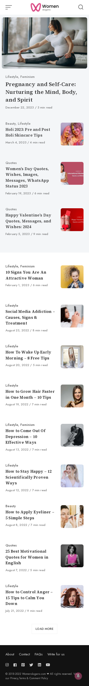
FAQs (39, 654)
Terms (23, 678)
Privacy (14, 678)
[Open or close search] (80, 7)
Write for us (56, 654)
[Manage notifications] (78, 676)
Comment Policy (38, 678)
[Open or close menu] (9, 7)
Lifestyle (11, 76)
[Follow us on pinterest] (23, 665)
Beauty (10, 123)
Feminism (27, 76)
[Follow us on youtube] (48, 665)
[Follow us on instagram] (7, 665)
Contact (24, 654)
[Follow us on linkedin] (39, 665)
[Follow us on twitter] (31, 665)
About (9, 654)
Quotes (11, 162)
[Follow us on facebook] (15, 665)
